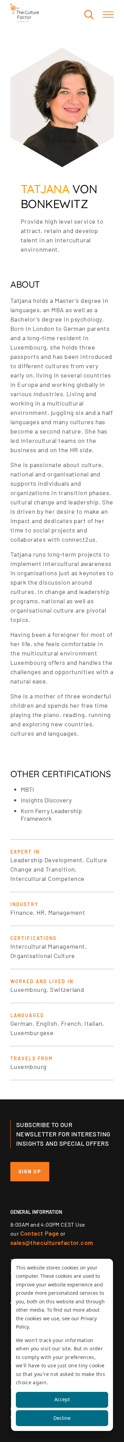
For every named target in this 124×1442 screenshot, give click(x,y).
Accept (62, 1399)
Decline (62, 1418)
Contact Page (39, 1233)
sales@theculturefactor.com (51, 1242)
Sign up (30, 1171)
